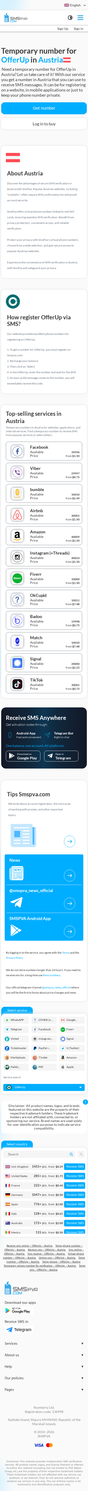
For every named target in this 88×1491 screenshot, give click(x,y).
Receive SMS (75, 1166)
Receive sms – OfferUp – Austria (47, 1249)
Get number (44, 108)
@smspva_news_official (56, 987)
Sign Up (62, 29)
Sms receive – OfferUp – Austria (46, 1253)
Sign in (78, 29)
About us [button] (44, 1355)
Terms (65, 952)
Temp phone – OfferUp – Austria (61, 1261)
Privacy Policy (14, 958)
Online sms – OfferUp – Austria (57, 1257)
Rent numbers (51, 975)
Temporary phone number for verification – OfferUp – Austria (40, 1265)
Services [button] (44, 1344)
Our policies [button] (44, 1378)
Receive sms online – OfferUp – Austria (30, 1245)
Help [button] (44, 1367)
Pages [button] (44, 1390)
